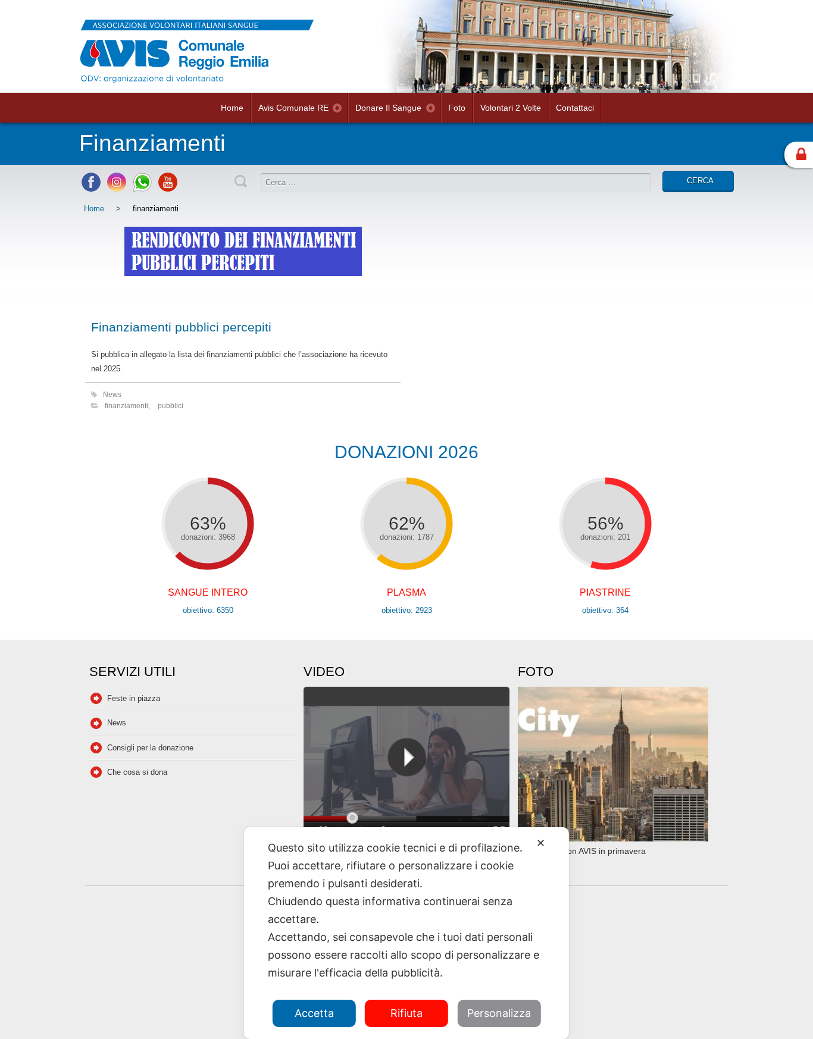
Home (232, 107)
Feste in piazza (133, 698)
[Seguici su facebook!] (91, 188)
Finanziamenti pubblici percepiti (181, 327)
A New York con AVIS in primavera (582, 851)
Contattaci (575, 107)
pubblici (170, 405)
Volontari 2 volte (510, 107)
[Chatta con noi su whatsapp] (142, 188)
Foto (456, 107)
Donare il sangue (388, 107)
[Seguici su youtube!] (167, 188)
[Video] (406, 765)
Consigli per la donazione (150, 747)
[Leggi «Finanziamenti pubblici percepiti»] (243, 267)
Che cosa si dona (137, 772)
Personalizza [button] (499, 1013)
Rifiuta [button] (406, 1013)
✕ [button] (540, 843)
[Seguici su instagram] (116, 188)
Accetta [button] (314, 1013)
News (112, 394)
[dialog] (406, 933)
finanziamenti (126, 405)
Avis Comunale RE (293, 107)
